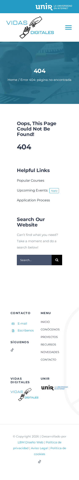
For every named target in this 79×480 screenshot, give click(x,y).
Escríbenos (26, 330)
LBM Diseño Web (30, 442)
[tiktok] (12, 350)
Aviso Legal (39, 448)
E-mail (22, 323)
